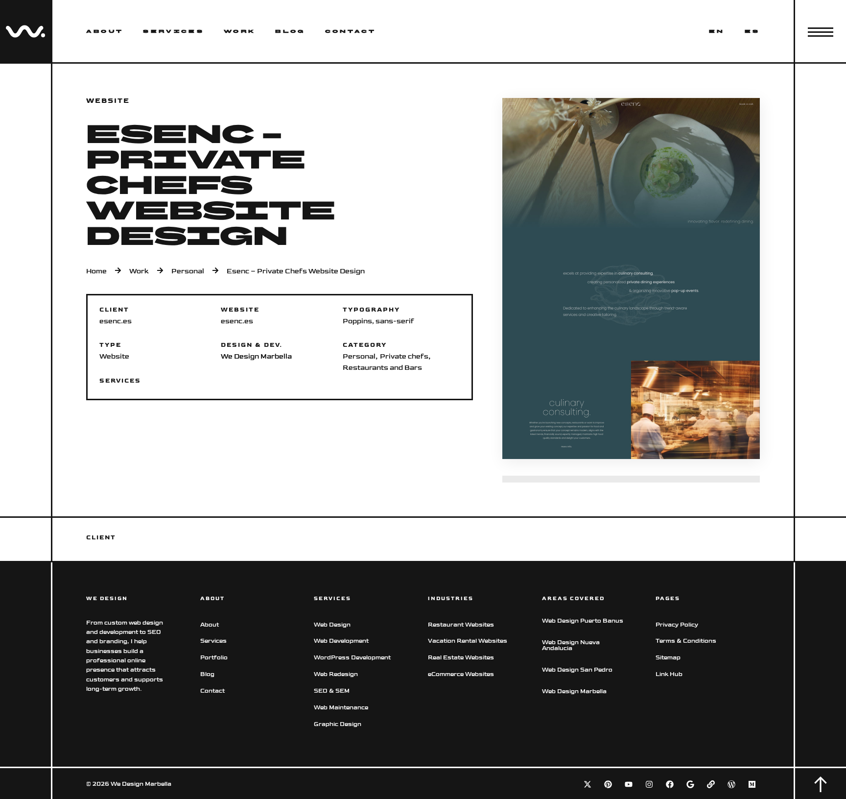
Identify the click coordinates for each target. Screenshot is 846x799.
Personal (187, 271)
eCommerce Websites (461, 674)
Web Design (332, 625)
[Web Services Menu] (820, 31)
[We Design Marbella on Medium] (752, 784)
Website (114, 356)
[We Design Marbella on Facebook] (670, 784)
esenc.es (237, 321)
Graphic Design (337, 724)
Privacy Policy (677, 625)
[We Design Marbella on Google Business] (690, 784)
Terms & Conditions (686, 641)
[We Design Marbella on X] (587, 784)
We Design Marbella (256, 356)
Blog (290, 31)
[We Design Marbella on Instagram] (649, 784)
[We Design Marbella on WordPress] (731, 784)
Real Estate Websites (461, 657)
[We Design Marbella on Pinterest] (608, 784)
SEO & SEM (332, 691)
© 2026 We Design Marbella (128, 784)
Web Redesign (336, 674)
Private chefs (404, 356)
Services (173, 31)
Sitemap (668, 657)
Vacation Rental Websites (467, 641)
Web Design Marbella (574, 691)
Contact (350, 31)
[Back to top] (820, 784)
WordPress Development (352, 657)
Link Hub (669, 674)
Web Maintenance (341, 707)
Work (240, 31)
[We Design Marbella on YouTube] (628, 784)
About (105, 31)
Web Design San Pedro (577, 670)
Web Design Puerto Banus (582, 621)
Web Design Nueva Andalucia (571, 645)
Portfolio (214, 657)
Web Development (341, 641)
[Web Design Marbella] (25, 31)
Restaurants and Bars (382, 367)
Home (96, 271)
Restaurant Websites (461, 625)
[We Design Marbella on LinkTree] (711, 784)
